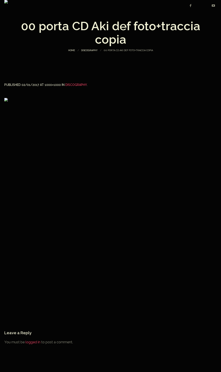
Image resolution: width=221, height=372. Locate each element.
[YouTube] (213, 5)
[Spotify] (205, 5)
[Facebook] (190, 5)
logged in (32, 342)
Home (71, 50)
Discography (89, 50)
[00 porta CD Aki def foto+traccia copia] (110, 204)
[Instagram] (198, 5)
